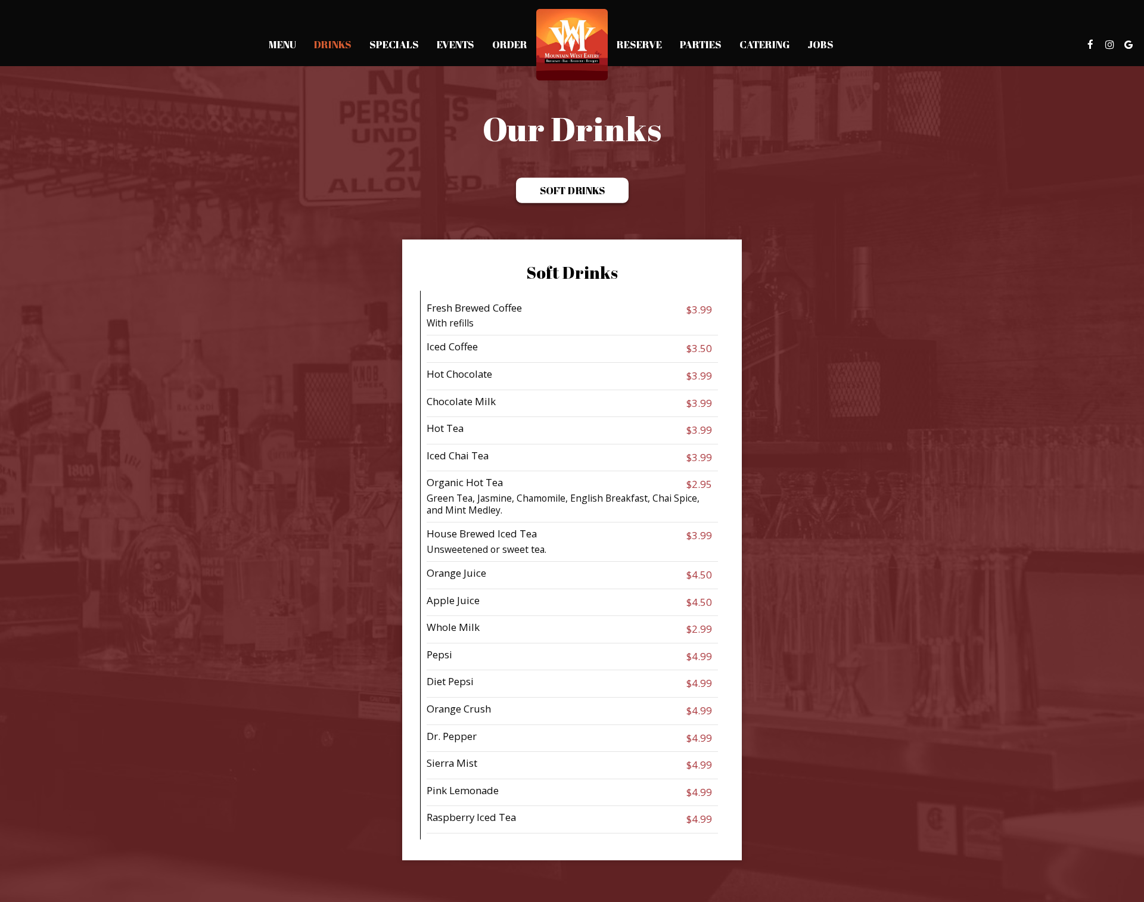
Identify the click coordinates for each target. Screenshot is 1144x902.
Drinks (333, 45)
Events (455, 45)
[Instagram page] (1109, 44)
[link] (572, 44)
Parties (701, 45)
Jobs (820, 45)
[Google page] (1128, 44)
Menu (282, 45)
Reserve (639, 45)
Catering (764, 45)
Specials (394, 45)
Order (509, 45)
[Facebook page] (1090, 44)
